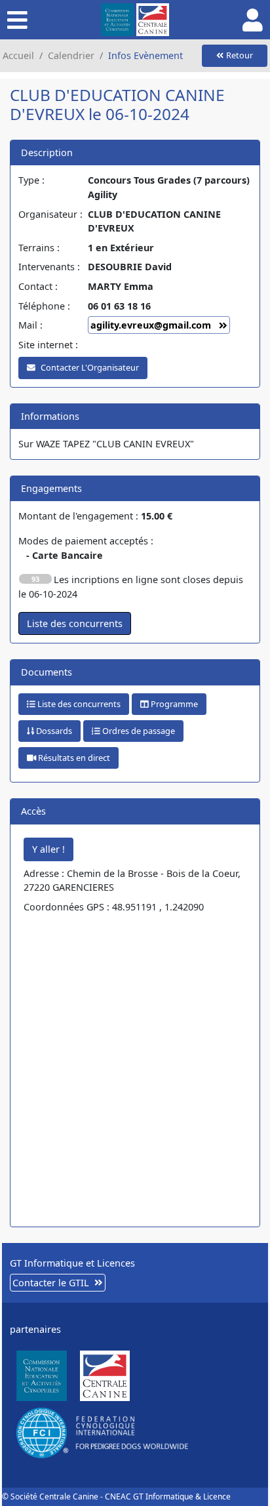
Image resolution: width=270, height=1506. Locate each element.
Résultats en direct (73, 757)
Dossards (53, 731)
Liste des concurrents (78, 704)
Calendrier (71, 55)
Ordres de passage (137, 731)
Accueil (18, 55)
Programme (173, 704)
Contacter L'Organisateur (90, 367)
